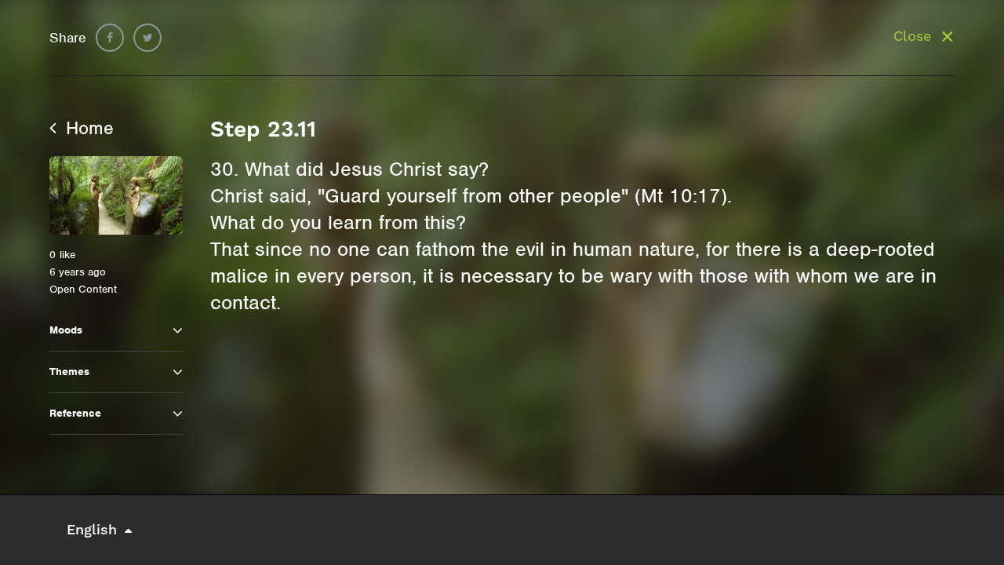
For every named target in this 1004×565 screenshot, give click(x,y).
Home (87, 128)
